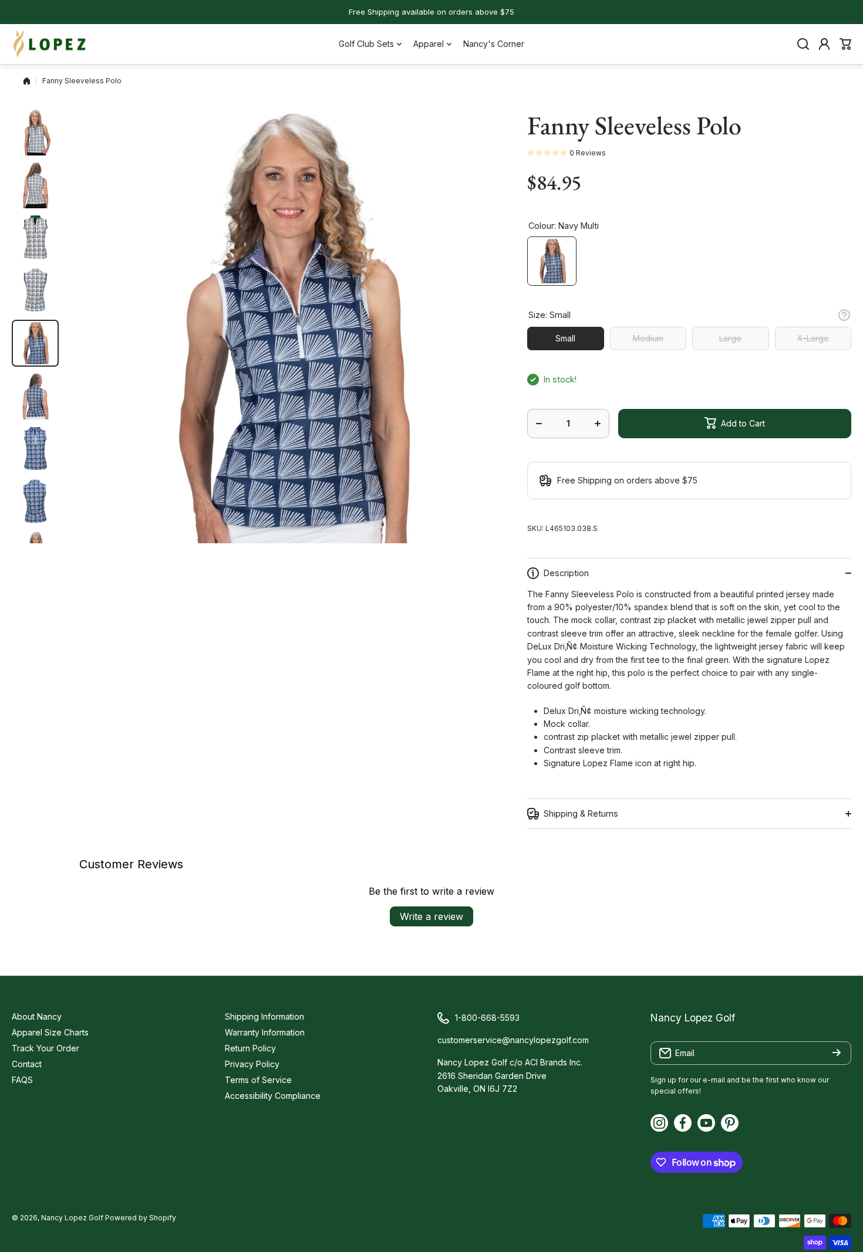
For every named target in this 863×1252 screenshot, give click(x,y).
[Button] (844, 315)
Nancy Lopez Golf (72, 1217)
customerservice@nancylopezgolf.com (513, 1040)
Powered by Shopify (140, 1217)
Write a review (431, 916)
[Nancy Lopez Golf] (50, 44)
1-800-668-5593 (487, 1018)
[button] (845, 44)
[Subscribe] (836, 1053)
